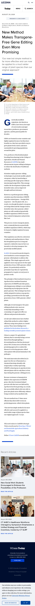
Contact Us (13, 557)
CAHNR (14, 162)
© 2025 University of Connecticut (17, 568)
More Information (11, 603)
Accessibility (17, 575)
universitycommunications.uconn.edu (17, 555)
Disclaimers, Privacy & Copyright (17, 572)
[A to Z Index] (32, 2)
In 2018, (6, 253)
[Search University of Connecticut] (28, 2)
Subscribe (17, 560)
